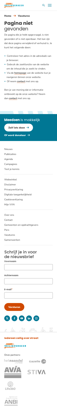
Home (7, 16)
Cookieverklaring (13, 199)
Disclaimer (10, 184)
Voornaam (10, 261)
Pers (6, 230)
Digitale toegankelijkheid (17, 194)
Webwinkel (10, 179)
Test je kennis (11, 169)
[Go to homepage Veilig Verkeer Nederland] (14, 5)
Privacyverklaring (13, 189)
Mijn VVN (9, 204)
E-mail (7, 289)
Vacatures (24, 16)
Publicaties (10, 154)
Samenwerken (12, 240)
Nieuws (8, 149)
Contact (8, 220)
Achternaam (11, 275)
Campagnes (10, 164)
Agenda (8, 159)
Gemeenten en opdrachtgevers (21, 225)
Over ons (9, 215)
